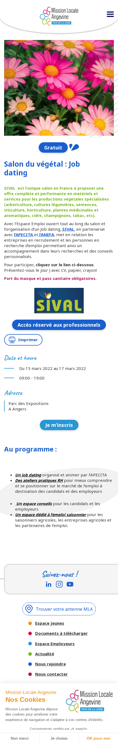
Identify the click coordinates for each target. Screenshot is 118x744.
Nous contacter (51, 674)
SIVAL (67, 229)
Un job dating (28, 474)
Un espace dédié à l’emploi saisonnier (50, 514)
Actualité (44, 654)
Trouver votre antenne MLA (64, 609)
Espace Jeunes (49, 623)
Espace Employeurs (55, 643)
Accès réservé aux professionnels (59, 325)
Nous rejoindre (50, 664)
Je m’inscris (59, 425)
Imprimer (28, 339)
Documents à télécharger (61, 633)
